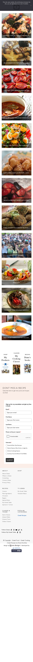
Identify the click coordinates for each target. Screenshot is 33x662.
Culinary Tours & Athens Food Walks (17, 453)
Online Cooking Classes (14, 451)
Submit (10, 460)
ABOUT (5, 471)
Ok (16, 7)
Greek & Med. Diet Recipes (15, 445)
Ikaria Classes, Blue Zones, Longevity (17, 448)
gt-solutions (16, 548)
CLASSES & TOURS (6, 511)
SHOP (20, 471)
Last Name (9, 424)
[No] (31, 5)
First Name (9, 417)
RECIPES (5, 488)
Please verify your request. (13, 432)
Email (7, 409)
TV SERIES (21, 488)
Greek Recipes (22, 515)
